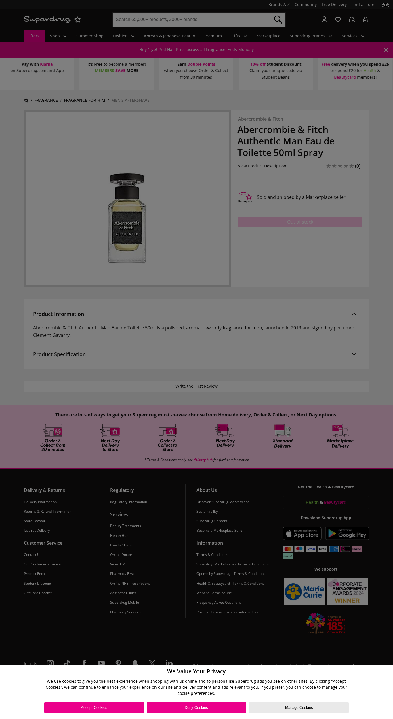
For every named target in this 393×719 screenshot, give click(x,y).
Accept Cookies (94, 707)
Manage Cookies (299, 707)
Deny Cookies (196, 707)
